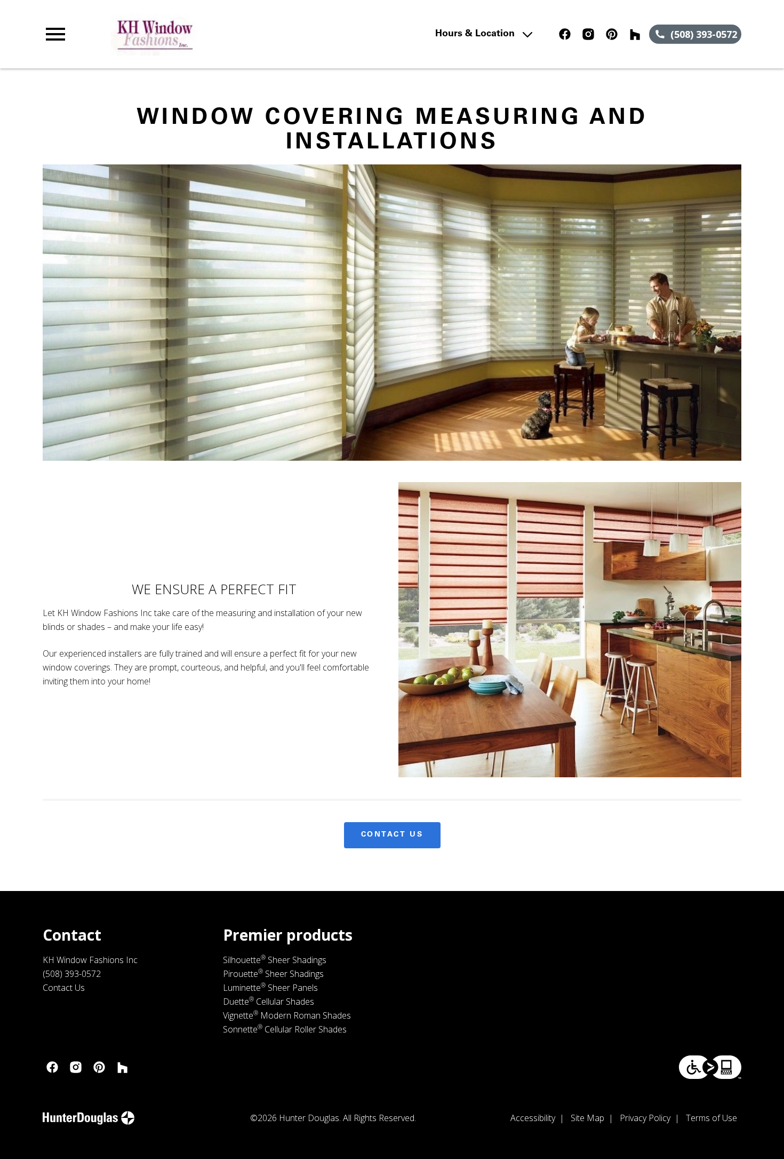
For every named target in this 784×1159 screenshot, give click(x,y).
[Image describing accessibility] (710, 1067)
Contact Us (392, 835)
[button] (55, 34)
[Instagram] (588, 34)
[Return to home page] (251, 34)
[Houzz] (635, 34)
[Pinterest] (611, 34)
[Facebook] (564, 34)
